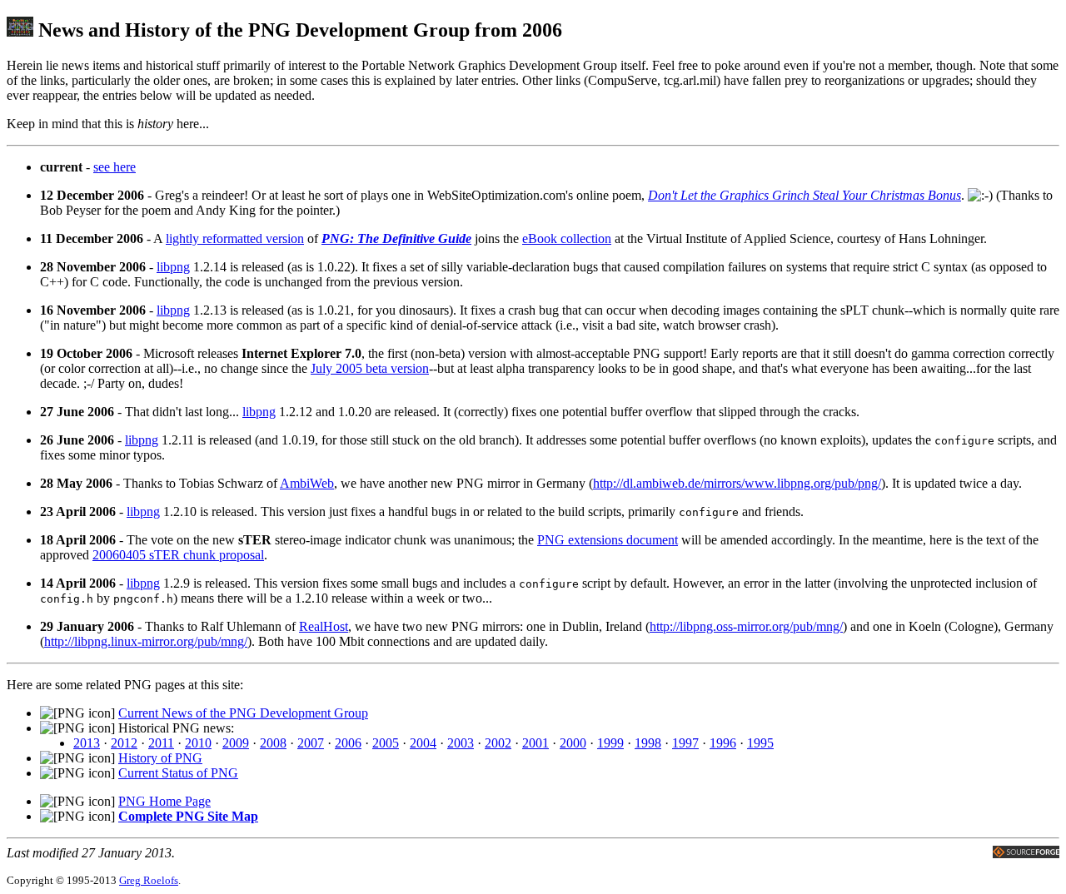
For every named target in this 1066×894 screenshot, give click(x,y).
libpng (173, 267)
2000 (573, 743)
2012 (124, 743)
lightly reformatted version (235, 238)
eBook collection (566, 238)
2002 (498, 743)
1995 (760, 743)
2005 (385, 743)
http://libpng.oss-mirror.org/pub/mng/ (746, 626)
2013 (86, 743)
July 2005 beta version (370, 368)
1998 (648, 743)
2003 (460, 743)
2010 (198, 743)
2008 (273, 743)
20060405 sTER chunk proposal (178, 555)
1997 (685, 743)
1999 (610, 743)
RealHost (323, 626)
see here (114, 167)
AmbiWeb (307, 483)
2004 (423, 743)
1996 (723, 743)
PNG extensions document (607, 540)
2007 (310, 743)
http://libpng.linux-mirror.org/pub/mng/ (145, 641)
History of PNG (160, 758)
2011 (161, 743)
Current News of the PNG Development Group (243, 713)
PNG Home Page (164, 801)
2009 (235, 743)
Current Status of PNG (178, 773)
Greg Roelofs (148, 880)
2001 (535, 743)
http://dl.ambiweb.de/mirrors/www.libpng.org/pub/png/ (737, 483)
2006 (348, 743)
